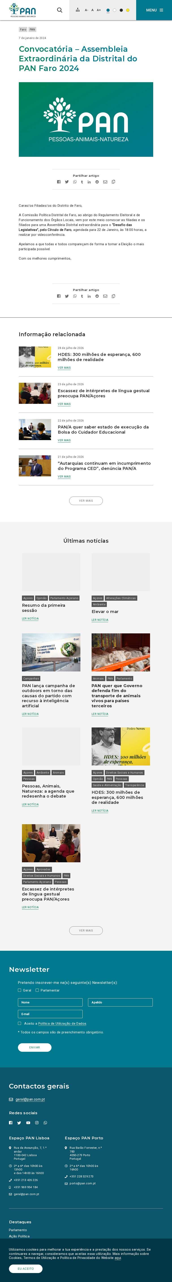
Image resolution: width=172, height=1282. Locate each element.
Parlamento (124, 678)
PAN (32, 29)
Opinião (42, 598)
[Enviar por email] (105, 182)
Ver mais (64, 367)
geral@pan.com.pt (30, 1099)
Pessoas (29, 779)
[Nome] (53, 1002)
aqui (118, 1258)
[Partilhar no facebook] (59, 182)
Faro (23, 29)
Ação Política (19, 1236)
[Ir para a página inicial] (22, 10)
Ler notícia (30, 618)
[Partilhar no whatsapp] (75, 182)
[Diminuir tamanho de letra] (86, 10)
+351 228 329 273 (81, 1176)
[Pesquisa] (59, 10)
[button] (154, 10)
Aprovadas (44, 869)
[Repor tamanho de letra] (92, 10)
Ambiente (99, 604)
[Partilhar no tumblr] (82, 182)
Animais (98, 678)
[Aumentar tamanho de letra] (99, 10)
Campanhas (31, 678)
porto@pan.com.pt (83, 1183)
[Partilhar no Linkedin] (89, 182)
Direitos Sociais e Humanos (124, 772)
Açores (28, 598)
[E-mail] (50, 1014)
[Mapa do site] (78, 9)
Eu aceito (26, 1268)
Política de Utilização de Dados (62, 1024)
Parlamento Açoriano (64, 598)
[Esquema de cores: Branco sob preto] (121, 10)
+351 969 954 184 (26, 1187)
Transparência (134, 785)
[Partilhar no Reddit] (97, 182)
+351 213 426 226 (26, 1180)
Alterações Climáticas (121, 598)
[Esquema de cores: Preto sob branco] (114, 10)
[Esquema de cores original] (108, 10)
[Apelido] (120, 1002)
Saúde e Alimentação (107, 785)
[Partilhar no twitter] (67, 182)
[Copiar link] (113, 182)
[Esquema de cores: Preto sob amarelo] (127, 10)
